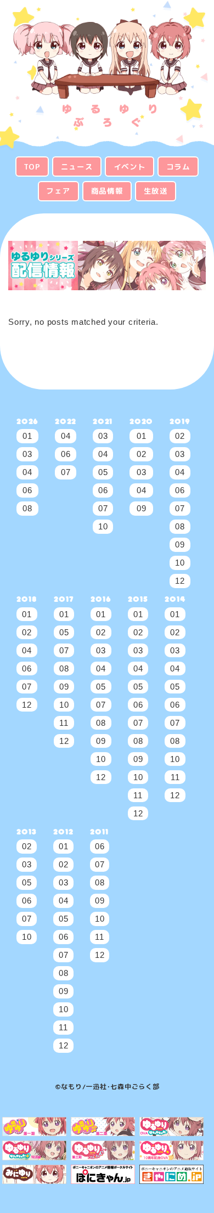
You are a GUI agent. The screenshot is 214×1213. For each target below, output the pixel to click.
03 (27, 454)
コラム (178, 166)
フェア (58, 190)
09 (142, 508)
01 (27, 436)
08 (27, 508)
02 (142, 454)
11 (64, 722)
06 (27, 490)
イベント (130, 166)
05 (103, 472)
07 (66, 472)
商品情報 (107, 190)
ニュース (77, 166)
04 (27, 472)
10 (103, 526)
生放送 (156, 190)
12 (180, 580)
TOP (32, 166)
